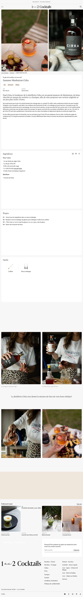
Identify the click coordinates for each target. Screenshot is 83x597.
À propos (47, 574)
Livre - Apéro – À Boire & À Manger (70, 569)
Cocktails (12, 72)
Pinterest (76, 594)
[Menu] (2, 7)
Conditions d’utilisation (51, 580)
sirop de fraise (18, 168)
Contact (46, 577)
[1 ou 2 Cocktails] (41, 6)
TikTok (80, 594)
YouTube (65, 594)
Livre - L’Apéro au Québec (69, 576)
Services (64, 579)
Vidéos (46, 568)
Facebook (68, 594)
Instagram (72, 594)
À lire (45, 571)
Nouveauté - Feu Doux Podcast (41, 1)
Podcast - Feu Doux (67, 561)
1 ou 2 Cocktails (4, 72)
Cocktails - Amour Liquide (69, 565)
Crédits (3, 594)
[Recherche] (81, 7)
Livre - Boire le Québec (69, 573)
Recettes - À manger (50, 565)
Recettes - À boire (49, 561)
